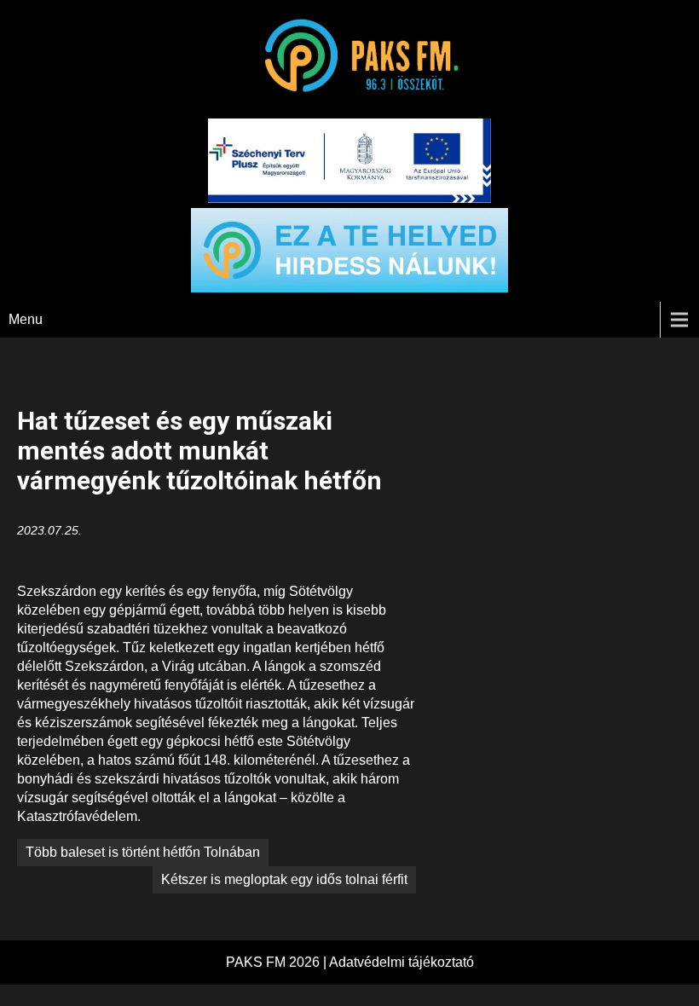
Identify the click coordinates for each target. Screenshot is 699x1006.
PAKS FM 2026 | (277, 962)
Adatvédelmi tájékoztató (401, 962)
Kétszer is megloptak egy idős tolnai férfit (284, 879)
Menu (26, 319)
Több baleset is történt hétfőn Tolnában (143, 852)
